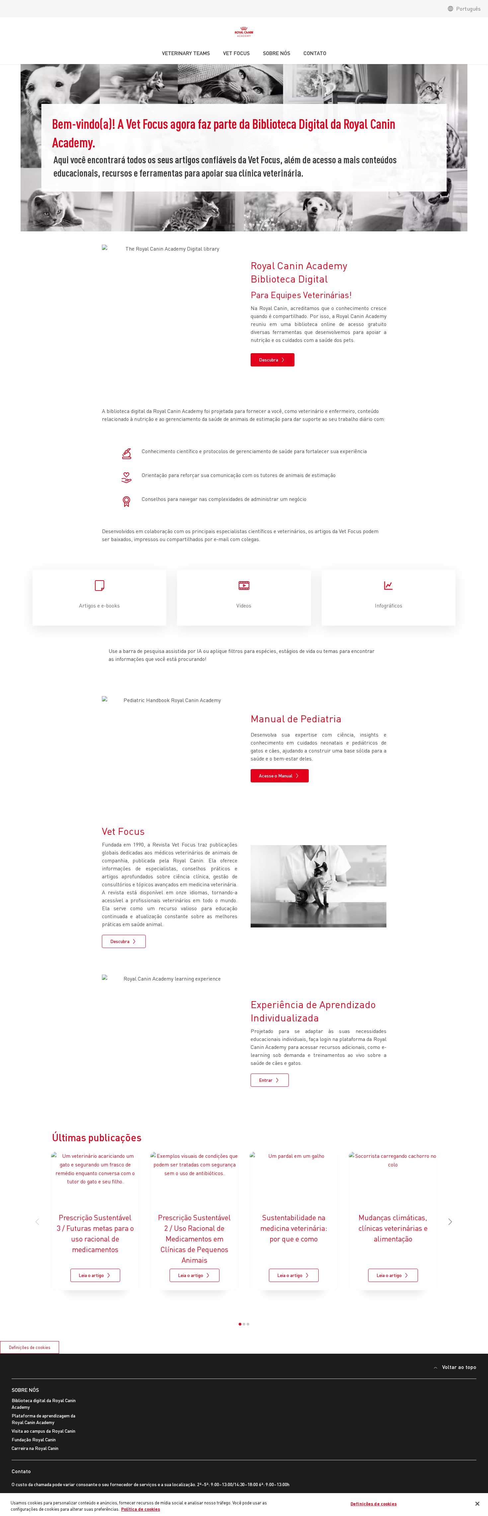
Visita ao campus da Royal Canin (43, 1431)
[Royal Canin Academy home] (244, 33)
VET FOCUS (236, 53)
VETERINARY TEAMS (186, 53)
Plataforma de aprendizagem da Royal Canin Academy (43, 1419)
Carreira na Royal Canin (35, 1448)
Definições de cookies (29, 1347)
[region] (244, 1504)
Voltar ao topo (459, 1367)
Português (468, 8)
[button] (450, 1222)
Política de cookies (140, 1509)
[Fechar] (477, 1503)
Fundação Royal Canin (34, 1439)
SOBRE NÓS (25, 1390)
